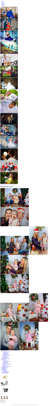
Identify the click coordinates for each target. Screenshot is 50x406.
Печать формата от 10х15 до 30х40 (7, 366)
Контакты (3, 5)
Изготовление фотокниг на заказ (6, 358)
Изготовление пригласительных (7, 364)
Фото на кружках (5, 360)
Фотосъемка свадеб (5, 356)
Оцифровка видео (4, 369)
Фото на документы (4, 359)
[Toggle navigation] (0, 1)
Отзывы (3, 4)
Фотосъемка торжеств (6, 357)
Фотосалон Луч (3, 1)
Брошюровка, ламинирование (5, 372)
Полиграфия (3, 363)
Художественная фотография (5, 351)
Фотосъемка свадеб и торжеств (6, 355)
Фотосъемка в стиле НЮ (6, 354)
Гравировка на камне (5, 371)
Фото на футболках (5, 362)
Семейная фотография (6, 352)
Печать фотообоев (4, 367)
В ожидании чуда (5, 353)
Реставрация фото (4, 368)
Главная (3, 2)
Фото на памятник (4, 370)
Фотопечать (3, 365)
